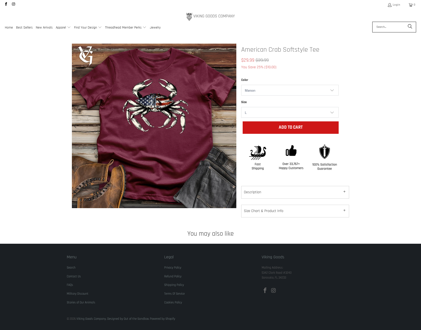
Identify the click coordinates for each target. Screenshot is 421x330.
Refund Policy (173, 276)
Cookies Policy (173, 302)
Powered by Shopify (162, 319)
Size (244, 102)
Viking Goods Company (91, 319)
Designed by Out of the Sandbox (128, 319)
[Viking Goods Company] (211, 17)
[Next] (233, 126)
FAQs (70, 285)
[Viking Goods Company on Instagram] (13, 5)
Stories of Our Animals (81, 302)
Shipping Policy (174, 285)
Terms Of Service (174, 294)
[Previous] (75, 126)
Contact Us (74, 276)
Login (396, 5)
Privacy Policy (172, 268)
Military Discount (77, 294)
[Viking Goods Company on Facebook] (6, 5)
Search (71, 268)
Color (244, 80)
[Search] (410, 27)
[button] (63, 28)
